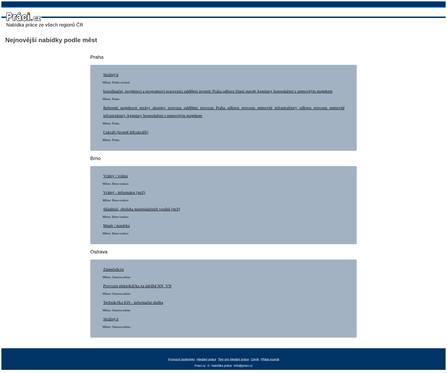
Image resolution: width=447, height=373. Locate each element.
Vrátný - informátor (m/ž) (124, 192)
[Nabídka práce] (21, 21)
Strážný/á (110, 75)
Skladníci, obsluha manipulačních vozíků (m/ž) (141, 209)
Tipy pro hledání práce (233, 359)
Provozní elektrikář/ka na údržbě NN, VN (137, 286)
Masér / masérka (116, 225)
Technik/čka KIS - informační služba (133, 302)
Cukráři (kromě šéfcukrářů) (125, 132)
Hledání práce (206, 359)
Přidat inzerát (270, 359)
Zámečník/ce (113, 269)
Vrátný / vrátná (115, 176)
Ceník (255, 359)
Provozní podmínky (181, 359)
